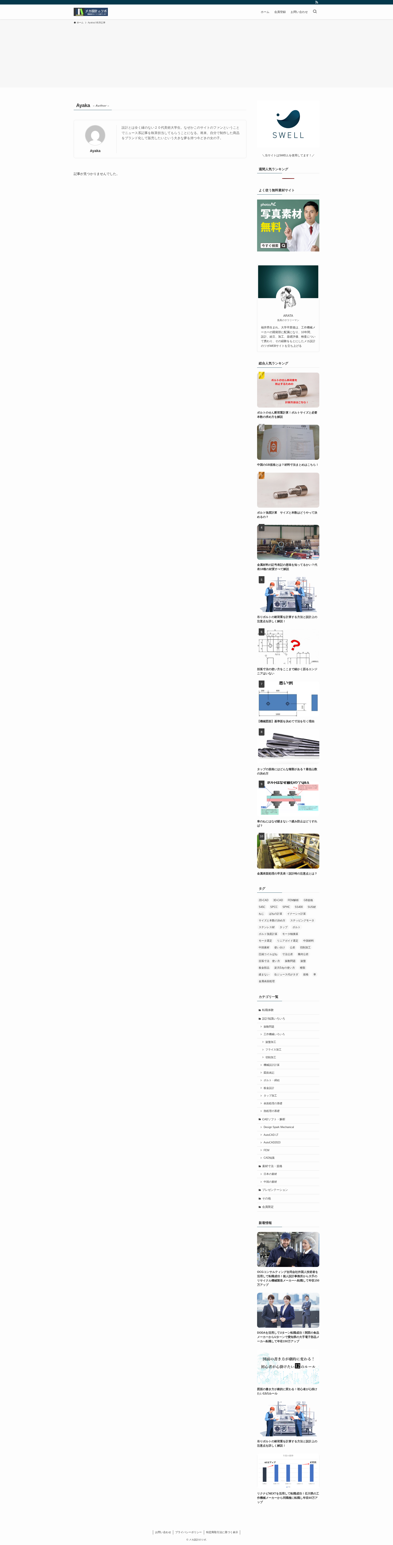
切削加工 (305, 947)
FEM (266, 1150)
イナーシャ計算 (296, 913)
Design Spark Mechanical (279, 1127)
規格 (305, 974)
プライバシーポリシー (188, 1532)
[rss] (316, 2)
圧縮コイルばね (268, 954)
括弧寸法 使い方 (269, 960)
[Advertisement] (196, 55)
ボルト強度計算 (268, 933)
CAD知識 (269, 1157)
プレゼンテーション (275, 1189)
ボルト (296, 927)
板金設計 (269, 1088)
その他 (266, 1198)
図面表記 (269, 1072)
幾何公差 (303, 954)
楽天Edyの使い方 (284, 967)
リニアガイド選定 (287, 940)
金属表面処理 (267, 981)
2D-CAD (263, 900)
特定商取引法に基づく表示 (222, 1532)
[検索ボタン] (314, 12)
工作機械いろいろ (274, 1034)
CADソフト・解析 (273, 1119)
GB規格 (308, 900)
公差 (292, 947)
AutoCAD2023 (272, 1142)
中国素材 (264, 947)
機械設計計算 (272, 1065)
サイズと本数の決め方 (272, 920)
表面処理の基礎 (273, 1103)
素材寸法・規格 (272, 1166)
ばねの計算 (275, 913)
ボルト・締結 (272, 1080)
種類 (302, 967)
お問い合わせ (163, 1532)
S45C (262, 906)
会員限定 (268, 1206)
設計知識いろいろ (273, 1018)
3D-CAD (278, 900)
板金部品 (264, 967)
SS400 (299, 906)
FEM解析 (293, 900)
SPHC (286, 906)
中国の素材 (270, 1181)
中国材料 (308, 940)
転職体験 (268, 1010)
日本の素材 (270, 1174)
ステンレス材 (267, 927)
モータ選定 (265, 940)
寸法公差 (287, 954)
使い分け (279, 947)
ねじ (261, 913)
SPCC (274, 906)
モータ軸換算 (290, 933)
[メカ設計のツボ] (91, 12)
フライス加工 (273, 1049)
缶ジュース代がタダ (286, 974)
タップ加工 (270, 1095)
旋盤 (303, 960)
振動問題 (290, 960)
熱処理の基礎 (272, 1111)
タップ (284, 927)
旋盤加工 (270, 1042)
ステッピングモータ (302, 920)
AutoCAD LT (271, 1135)
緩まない (264, 974)
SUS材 (312, 906)
